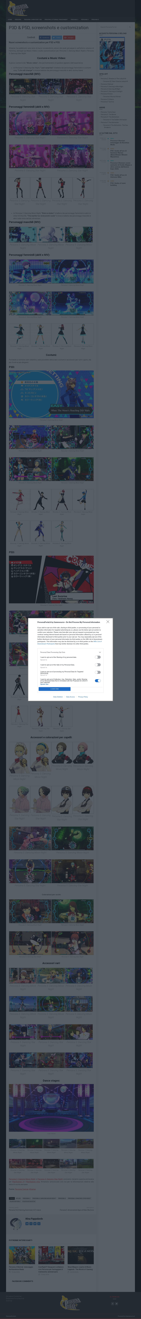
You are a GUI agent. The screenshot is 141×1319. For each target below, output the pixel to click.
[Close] (109, 622)
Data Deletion (58, 697)
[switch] (98, 657)
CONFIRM (55, 689)
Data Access (70, 697)
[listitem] (70, 652)
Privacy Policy (83, 697)
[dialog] (70, 659)
